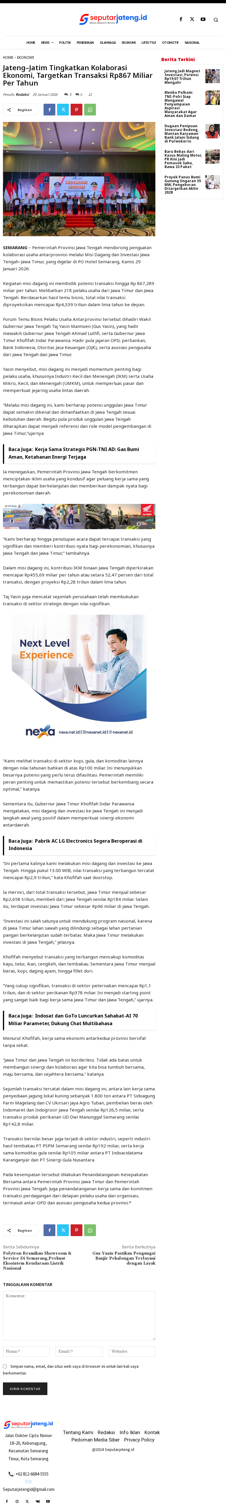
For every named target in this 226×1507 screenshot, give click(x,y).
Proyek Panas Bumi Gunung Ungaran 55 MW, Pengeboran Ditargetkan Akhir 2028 (182, 185)
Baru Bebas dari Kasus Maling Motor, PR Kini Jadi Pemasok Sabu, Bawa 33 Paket (183, 159)
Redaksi (22, 94)
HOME (8, 57)
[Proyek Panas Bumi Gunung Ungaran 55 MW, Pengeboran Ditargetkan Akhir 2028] (212, 182)
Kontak (152, 1432)
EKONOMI (25, 57)
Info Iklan (129, 1432)
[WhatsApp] (90, 109)
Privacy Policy (139, 1440)
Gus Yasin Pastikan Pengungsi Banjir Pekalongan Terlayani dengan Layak (123, 1258)
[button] (215, 19)
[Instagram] (17, 1501)
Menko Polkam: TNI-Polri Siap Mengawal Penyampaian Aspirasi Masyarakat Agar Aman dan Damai (180, 104)
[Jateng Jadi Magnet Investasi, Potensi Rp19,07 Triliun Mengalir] (212, 76)
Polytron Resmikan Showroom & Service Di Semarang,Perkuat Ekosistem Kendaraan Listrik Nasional (37, 1261)
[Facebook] (181, 20)
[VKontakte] (37, 1501)
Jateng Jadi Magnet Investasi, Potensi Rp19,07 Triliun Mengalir (182, 76)
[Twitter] (192, 20)
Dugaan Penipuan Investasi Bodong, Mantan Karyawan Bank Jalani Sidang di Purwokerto (181, 133)
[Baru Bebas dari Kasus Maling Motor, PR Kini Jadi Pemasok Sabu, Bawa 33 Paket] (212, 157)
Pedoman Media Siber (96, 1440)
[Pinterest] (76, 109)
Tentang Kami (78, 1432)
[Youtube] (203, 20)
